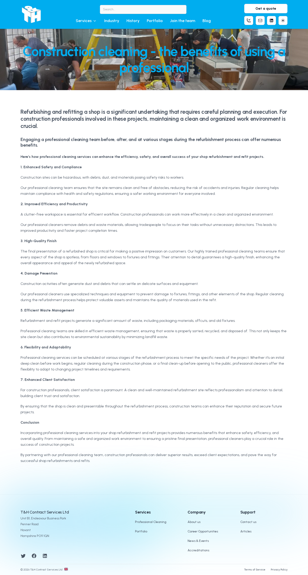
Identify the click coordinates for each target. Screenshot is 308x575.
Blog (206, 20)
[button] (86, 21)
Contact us (248, 522)
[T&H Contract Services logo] (31, 14)
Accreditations (198, 550)
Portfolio (155, 20)
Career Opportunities (203, 531)
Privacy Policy (279, 569)
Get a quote (265, 8)
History (133, 20)
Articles (245, 531)
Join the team (182, 20)
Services (84, 20)
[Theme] (282, 20)
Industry (111, 20)
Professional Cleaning (150, 522)
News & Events (198, 541)
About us (194, 522)
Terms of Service (254, 569)
